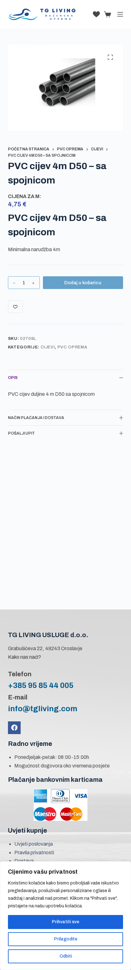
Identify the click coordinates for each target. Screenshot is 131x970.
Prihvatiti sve (65, 921)
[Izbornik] (120, 14)
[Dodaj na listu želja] (15, 306)
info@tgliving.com (42, 709)
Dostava (24, 860)
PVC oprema (72, 347)
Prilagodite (65, 939)
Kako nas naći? (24, 657)
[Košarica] (106, 14)
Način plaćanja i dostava (36, 418)
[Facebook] (14, 727)
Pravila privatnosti (34, 852)
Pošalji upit (21, 433)
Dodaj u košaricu (82, 282)
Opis (12, 377)
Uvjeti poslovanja (33, 844)
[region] (65, 915)
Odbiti (65, 956)
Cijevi (48, 347)
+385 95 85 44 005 (40, 685)
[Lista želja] (96, 14)
